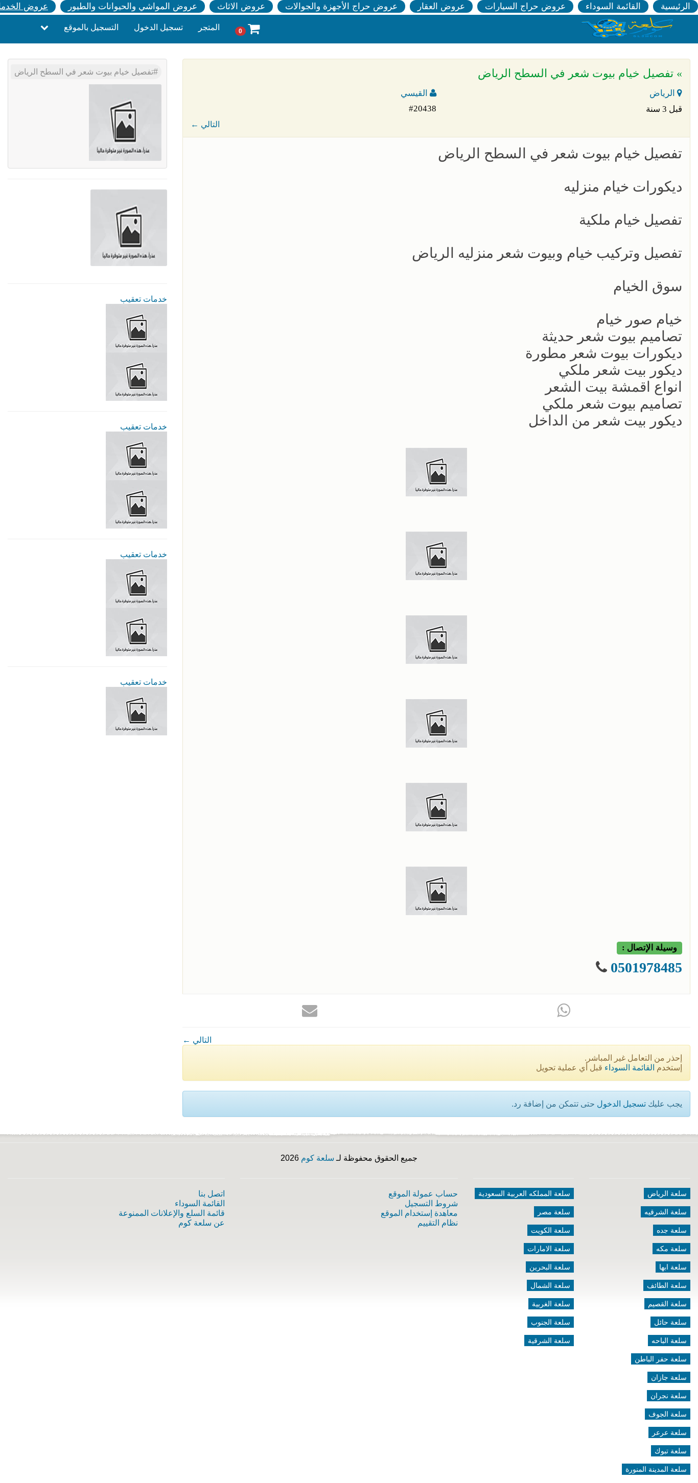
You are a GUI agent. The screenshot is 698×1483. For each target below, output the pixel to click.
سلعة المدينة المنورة (656, 1469)
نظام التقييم (437, 1222)
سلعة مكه (671, 1249)
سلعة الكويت (550, 1230)
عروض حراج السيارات (525, 6)
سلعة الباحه (669, 1340)
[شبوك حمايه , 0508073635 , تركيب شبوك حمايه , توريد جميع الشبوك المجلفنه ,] (136, 327)
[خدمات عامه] (136, 455)
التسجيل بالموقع (91, 27)
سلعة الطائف (667, 1285)
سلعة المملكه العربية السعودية (524, 1193)
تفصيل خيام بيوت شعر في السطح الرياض (83, 71)
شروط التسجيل (431, 1203)
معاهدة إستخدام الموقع (419, 1213)
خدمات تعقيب (143, 299)
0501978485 (646, 967)
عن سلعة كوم (201, 1222)
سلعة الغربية (551, 1304)
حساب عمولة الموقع (423, 1193)
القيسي (415, 93)
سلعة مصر (554, 1212)
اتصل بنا (211, 1193)
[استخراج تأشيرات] (136, 710)
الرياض (663, 93)
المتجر (209, 27)
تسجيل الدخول (158, 27)
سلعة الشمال (550, 1285)
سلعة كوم (317, 1158)
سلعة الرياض (667, 1193)
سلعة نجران (668, 1396)
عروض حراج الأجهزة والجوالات (341, 6)
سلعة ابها (673, 1267)
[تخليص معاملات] (136, 503)
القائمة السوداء (613, 6)
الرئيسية (675, 6)
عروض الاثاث (241, 6)
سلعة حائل (670, 1322)
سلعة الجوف (667, 1414)
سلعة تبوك (671, 1451)
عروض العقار (441, 6)
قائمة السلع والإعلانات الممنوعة (172, 1213)
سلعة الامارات (548, 1249)
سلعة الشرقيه (665, 1212)
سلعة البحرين (549, 1267)
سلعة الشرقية (549, 1340)
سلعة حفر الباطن (661, 1359)
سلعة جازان (669, 1377)
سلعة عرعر (669, 1432)
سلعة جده (672, 1230)
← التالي (205, 124)
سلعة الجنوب (550, 1322)
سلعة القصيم (667, 1304)
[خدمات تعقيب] (136, 376)
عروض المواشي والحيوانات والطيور (132, 6)
